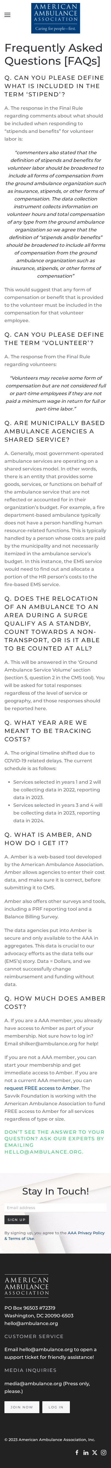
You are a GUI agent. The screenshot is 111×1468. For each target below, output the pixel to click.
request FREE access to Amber (41, 1088)
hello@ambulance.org (31, 1323)
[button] (7, 15)
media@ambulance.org (33, 1383)
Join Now (22, 1407)
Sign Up (17, 1220)
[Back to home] (55, 15)
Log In (56, 1407)
